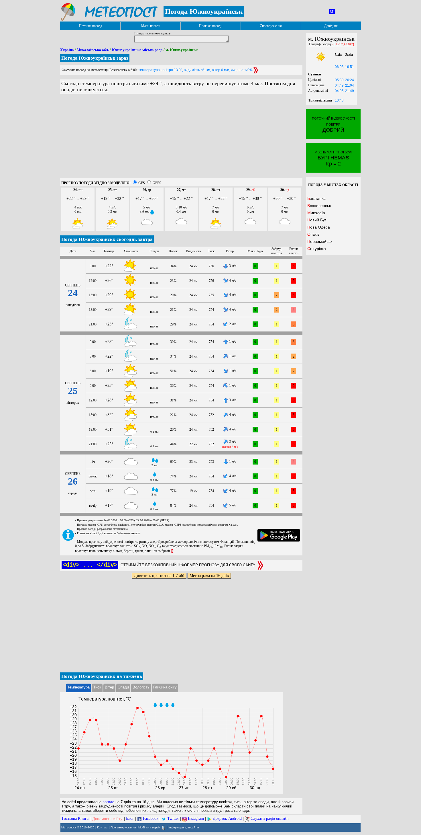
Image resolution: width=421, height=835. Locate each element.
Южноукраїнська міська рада (137, 50)
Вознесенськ (319, 205)
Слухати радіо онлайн (270, 819)
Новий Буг (316, 220)
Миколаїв (316, 212)
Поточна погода (90, 26)
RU (332, 12)
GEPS (157, 183)
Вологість (141, 687)
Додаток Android (227, 819)
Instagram (196, 819)
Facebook (150, 819)
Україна (67, 50)
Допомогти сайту (107, 819)
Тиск (97, 687)
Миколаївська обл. (93, 50)
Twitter (173, 819)
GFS (141, 183)
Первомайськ (319, 241)
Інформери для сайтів (183, 827)
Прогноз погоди (210, 26)
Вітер (109, 687)
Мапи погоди (150, 26)
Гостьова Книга (75, 819)
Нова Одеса (318, 227)
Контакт (102, 827)
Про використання (123, 827)
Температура (78, 687)
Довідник (331, 26)
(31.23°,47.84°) (343, 44)
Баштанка (316, 198)
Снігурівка (316, 248)
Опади (123, 687)
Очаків (313, 234)
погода (108, 802)
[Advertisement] (181, 138)
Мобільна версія (149, 827)
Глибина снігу (165, 687)
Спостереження (271, 26)
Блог (130, 819)
